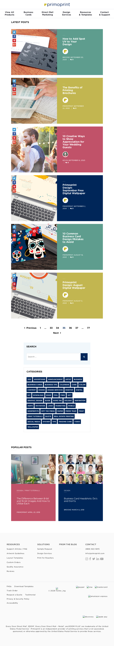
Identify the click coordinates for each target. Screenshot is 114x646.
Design (41, 390)
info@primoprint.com (95, 553)
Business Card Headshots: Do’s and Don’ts (80, 499)
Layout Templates (15, 558)
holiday (68, 400)
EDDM (48, 395)
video (77, 422)
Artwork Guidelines (15, 553)
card (74, 385)
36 (70, 328)
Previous (31, 328)
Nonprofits (33, 411)
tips (54, 422)
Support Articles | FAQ (17, 549)
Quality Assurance (15, 567)
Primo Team (70, 411)
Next (56, 333)
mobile (71, 406)
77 (88, 328)
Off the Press (48, 411)
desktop (69, 390)
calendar (64, 385)
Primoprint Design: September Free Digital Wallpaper (74, 189)
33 (51, 328)
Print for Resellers (45, 558)
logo (50, 406)
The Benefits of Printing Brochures (72, 90)
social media (34, 422)
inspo (30, 406)
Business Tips (51, 385)
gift (69, 395)
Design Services (55, 390)
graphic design (35, 400)
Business (78, 379)
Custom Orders (14, 562)
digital (79, 390)
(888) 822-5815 (92, 549)
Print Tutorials (35, 416)
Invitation (40, 406)
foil (56, 395)
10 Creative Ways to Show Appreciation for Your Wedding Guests (74, 142)
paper (60, 411)
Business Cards (35, 385)
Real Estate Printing (64, 416)
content (32, 390)
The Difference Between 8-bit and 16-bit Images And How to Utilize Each (33, 501)
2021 (29, 379)
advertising (39, 379)
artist (68, 379)
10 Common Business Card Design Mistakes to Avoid (73, 237)
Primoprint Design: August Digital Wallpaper (74, 285)
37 (76, 328)
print (81, 411)
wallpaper (33, 427)
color (82, 385)
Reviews (10, 571)
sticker (46, 422)
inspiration (80, 400)
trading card (65, 422)
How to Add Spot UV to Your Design (74, 41)
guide (47, 400)
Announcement (55, 379)
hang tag (57, 400)
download (38, 395)
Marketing (60, 406)
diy (29, 395)
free (62, 395)
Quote (48, 416)
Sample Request (44, 549)
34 (57, 328)
